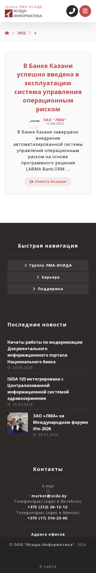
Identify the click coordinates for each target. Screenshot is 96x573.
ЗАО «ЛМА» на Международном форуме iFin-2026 (60, 422)
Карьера (51, 277)
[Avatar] (34, 121)
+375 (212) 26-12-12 (47, 506)
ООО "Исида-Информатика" (44, 544)
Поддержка (50, 288)
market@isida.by (49, 495)
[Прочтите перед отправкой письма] (48, 491)
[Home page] (7, 32)
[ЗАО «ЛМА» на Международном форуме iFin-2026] (17, 422)
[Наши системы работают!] (23, 13)
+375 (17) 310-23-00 (47, 518)
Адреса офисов (48, 534)
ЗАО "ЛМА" (55, 119)
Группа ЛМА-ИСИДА (50, 265)
